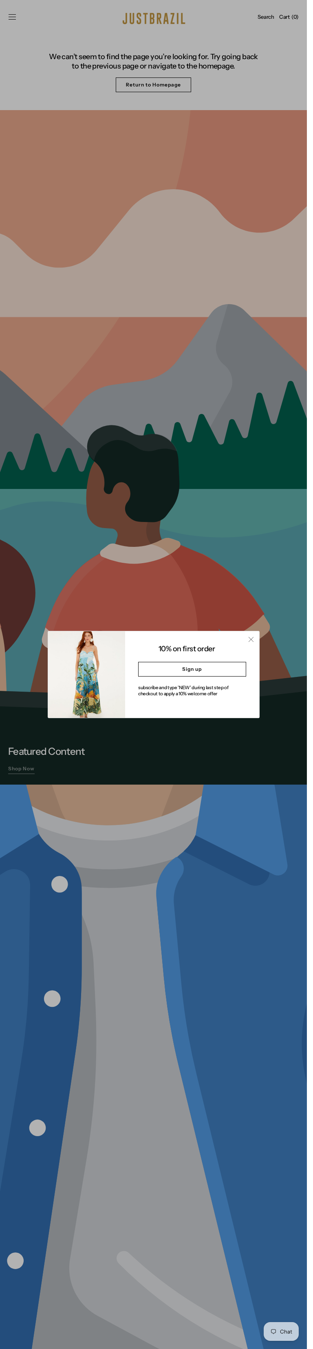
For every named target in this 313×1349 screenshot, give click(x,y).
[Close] (251, 639)
